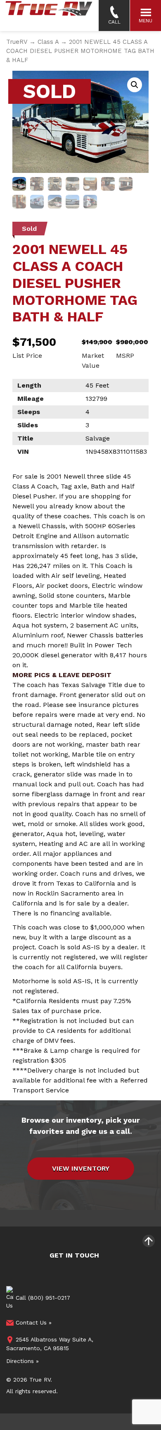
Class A (48, 42)
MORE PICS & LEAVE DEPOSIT (61, 675)
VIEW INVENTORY (80, 1168)
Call (114, 22)
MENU (145, 21)
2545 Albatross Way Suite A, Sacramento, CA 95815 (49, 1343)
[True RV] (48, 15)
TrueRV (16, 42)
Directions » (22, 1361)
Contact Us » (33, 1322)
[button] (134, 84)
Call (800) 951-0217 (42, 1297)
